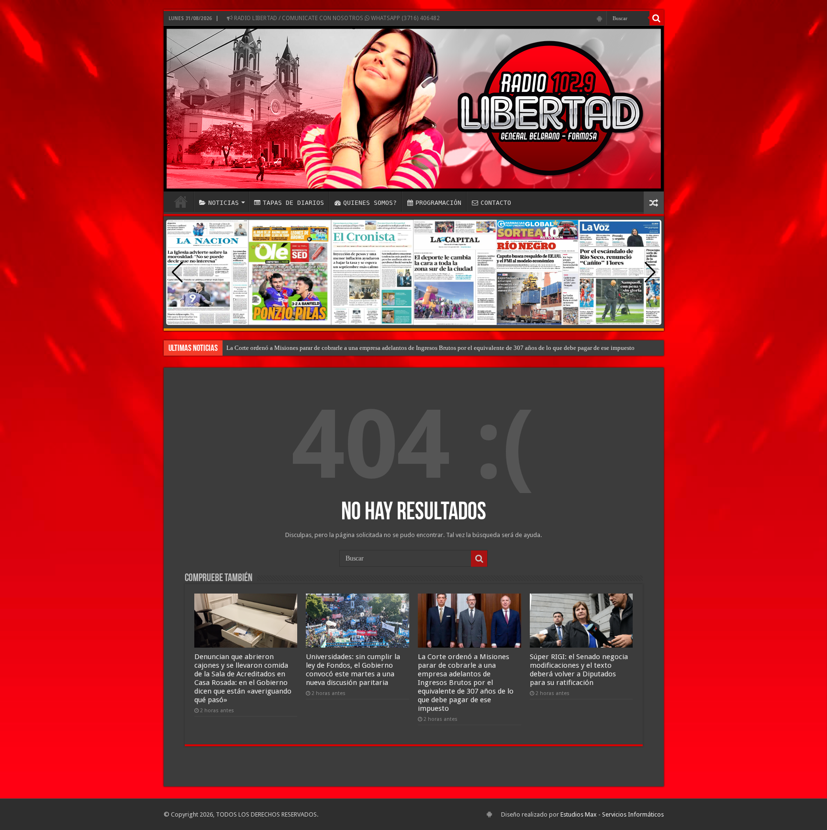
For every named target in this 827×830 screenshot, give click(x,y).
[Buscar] (656, 18)
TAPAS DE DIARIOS (293, 202)
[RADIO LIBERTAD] (414, 108)
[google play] (599, 18)
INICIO (180, 201)
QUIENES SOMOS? (370, 202)
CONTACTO (496, 202)
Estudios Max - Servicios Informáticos (612, 814)
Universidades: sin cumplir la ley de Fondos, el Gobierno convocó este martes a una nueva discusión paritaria (353, 669)
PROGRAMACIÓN (438, 202)
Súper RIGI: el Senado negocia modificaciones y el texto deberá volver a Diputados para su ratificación (579, 669)
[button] (650, 272)
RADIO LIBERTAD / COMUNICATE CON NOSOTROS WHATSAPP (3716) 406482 (336, 18)
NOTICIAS (223, 202)
